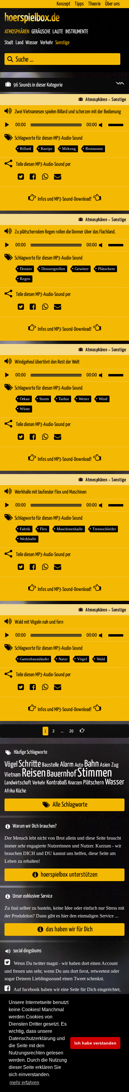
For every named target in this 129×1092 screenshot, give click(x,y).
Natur (63, 659)
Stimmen (94, 773)
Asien (105, 765)
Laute (57, 32)
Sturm (44, 399)
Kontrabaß (56, 783)
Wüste (25, 408)
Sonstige (62, 42)
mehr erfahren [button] (24, 1082)
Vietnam (12, 775)
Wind (103, 399)
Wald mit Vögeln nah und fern (39, 622)
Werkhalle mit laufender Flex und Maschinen (50, 492)
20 (71, 731)
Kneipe (46, 148)
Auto (79, 765)
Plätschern (106, 268)
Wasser (32, 42)
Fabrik (25, 529)
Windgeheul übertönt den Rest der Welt (47, 362)
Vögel (82, 659)
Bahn (91, 763)
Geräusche (41, 32)
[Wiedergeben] (7, 125)
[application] (64, 125)
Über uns (112, 4)
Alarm (67, 764)
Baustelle (50, 765)
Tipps (79, 4)
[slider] (116, 124)
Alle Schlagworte (69, 805)
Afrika (9, 791)
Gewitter (81, 268)
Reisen (34, 773)
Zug (114, 765)
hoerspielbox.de (32, 18)
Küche (21, 791)
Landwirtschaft (17, 783)
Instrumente (76, 32)
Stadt (8, 42)
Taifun (63, 399)
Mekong (69, 148)
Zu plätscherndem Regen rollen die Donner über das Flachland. (65, 232)
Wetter (84, 399)
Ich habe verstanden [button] (95, 1043)
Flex (43, 529)
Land (19, 42)
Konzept (63, 4)
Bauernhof (61, 774)
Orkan (25, 399)
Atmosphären (16, 32)
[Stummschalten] (102, 125)
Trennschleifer (104, 529)
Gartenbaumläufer (34, 659)
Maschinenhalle (70, 529)
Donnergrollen (53, 268)
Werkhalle (28, 539)
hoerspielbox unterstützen (69, 874)
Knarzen (75, 783)
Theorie (94, 4)
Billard (25, 148)
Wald (101, 659)
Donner (26, 268)
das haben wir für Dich (69, 929)
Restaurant (94, 148)
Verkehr (46, 42)
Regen (25, 278)
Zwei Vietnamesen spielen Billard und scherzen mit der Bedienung (68, 111)
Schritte (30, 764)
